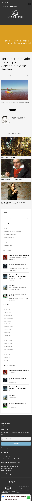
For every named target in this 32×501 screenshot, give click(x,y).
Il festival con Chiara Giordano (12, 231)
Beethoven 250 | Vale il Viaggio (11, 180)
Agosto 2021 (7, 312)
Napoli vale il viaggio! (8, 157)
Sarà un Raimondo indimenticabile (19, 255)
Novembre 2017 (8, 349)
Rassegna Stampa (9, 240)
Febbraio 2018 (8, 341)
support (5, 75)
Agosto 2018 (7, 329)
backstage (7, 229)
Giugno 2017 (7, 357)
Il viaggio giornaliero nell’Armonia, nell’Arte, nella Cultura (13, 203)
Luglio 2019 (7, 324)
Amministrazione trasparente (5, 424)
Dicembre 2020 (8, 315)
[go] (27, 218)
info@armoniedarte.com (12, 462)
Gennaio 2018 (8, 343)
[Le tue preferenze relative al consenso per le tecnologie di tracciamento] (3, 499)
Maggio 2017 (7, 360)
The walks (12, 285)
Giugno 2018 (7, 335)
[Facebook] (2, 2)
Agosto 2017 (7, 352)
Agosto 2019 (7, 321)
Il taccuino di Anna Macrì (10, 234)
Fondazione (4, 421)
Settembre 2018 (8, 326)
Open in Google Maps (9, 474)
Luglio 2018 (7, 332)
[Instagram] (5, 2)
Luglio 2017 (7, 355)
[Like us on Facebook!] (9, 482)
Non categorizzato (9, 237)
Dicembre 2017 (8, 346)
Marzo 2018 (7, 338)
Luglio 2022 (7, 310)
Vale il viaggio (8, 245)
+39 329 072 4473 (12, 6)
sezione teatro (8, 243)
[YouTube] (8, 2)
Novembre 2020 (8, 318)
